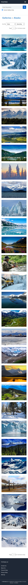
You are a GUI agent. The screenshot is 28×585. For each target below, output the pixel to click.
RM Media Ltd (6, 581)
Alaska (17, 17)
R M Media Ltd (4, 562)
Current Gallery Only (9, 10)
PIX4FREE (4, 2)
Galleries (6, 17)
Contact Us (3, 565)
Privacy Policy (4, 572)
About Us (3, 568)
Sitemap (3, 574)
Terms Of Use (4, 570)
